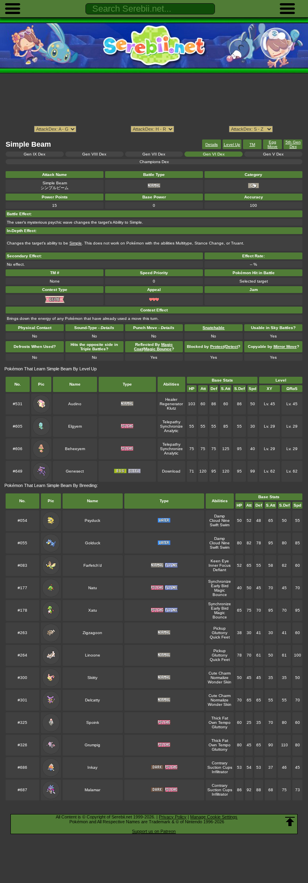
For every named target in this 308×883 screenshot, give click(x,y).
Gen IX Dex (34, 154)
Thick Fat (219, 718)
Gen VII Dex (153, 154)
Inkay (92, 767)
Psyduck (92, 520)
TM (252, 144)
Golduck (92, 543)
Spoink (92, 722)
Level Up (232, 144)
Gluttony (219, 632)
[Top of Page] (290, 821)
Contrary (219, 763)
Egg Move (272, 144)
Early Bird (220, 586)
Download (171, 471)
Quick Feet (220, 637)
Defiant (219, 570)
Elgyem (75, 426)
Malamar (92, 790)
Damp (219, 516)
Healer (171, 399)
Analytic (171, 430)
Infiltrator (220, 772)
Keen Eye (220, 561)
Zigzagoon (92, 632)
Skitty (92, 677)
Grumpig (92, 745)
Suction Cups (219, 767)
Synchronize (171, 426)
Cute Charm (220, 673)
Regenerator (171, 404)
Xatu (92, 610)
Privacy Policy (172, 816)
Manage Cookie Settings (213, 816)
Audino (74, 404)
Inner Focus (220, 565)
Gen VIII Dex (94, 154)
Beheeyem (75, 449)
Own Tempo (220, 722)
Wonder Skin (219, 682)
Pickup (219, 628)
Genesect (75, 471)
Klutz (171, 408)
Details (211, 144)
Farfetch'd (92, 565)
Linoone (92, 655)
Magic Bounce (220, 592)
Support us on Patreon (154, 831)
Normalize (220, 677)
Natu (92, 588)
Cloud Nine (219, 520)
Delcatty (92, 700)
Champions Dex (154, 162)
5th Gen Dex (293, 144)
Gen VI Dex (214, 154)
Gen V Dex (273, 154)
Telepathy (171, 422)
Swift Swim (219, 525)
